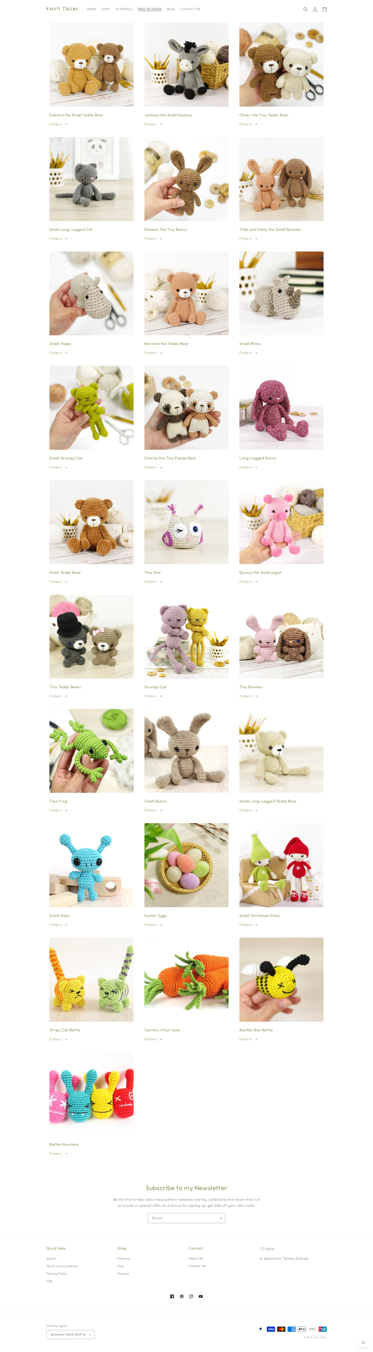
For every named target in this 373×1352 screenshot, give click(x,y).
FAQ (49, 1281)
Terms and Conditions (62, 1266)
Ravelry (123, 1274)
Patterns (123, 1258)
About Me (196, 1258)
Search (51, 1258)
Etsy (120, 1266)
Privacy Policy (56, 1274)
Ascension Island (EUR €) (68, 1334)
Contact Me (197, 1266)
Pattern (55, 124)
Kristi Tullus (320, 1337)
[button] (305, 9)
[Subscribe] (220, 1218)
